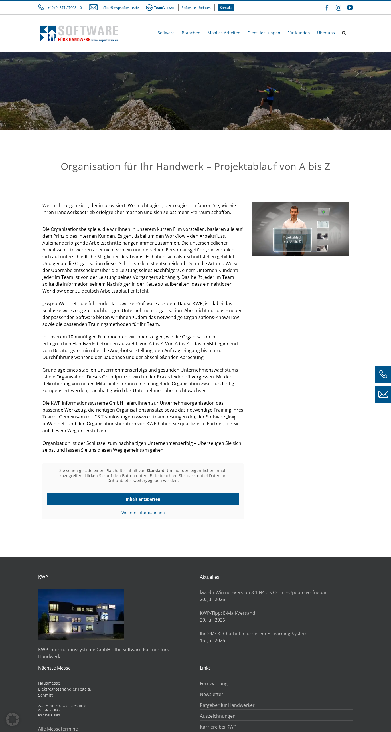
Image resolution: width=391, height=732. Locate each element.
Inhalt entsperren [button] (143, 499)
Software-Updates (196, 7)
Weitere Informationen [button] (143, 512)
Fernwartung (214, 683)
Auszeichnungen (218, 716)
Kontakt (226, 7)
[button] (344, 32)
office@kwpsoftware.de (120, 7)
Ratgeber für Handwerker (227, 705)
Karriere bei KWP (218, 727)
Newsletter (211, 694)
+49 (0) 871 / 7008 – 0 (65, 7)
